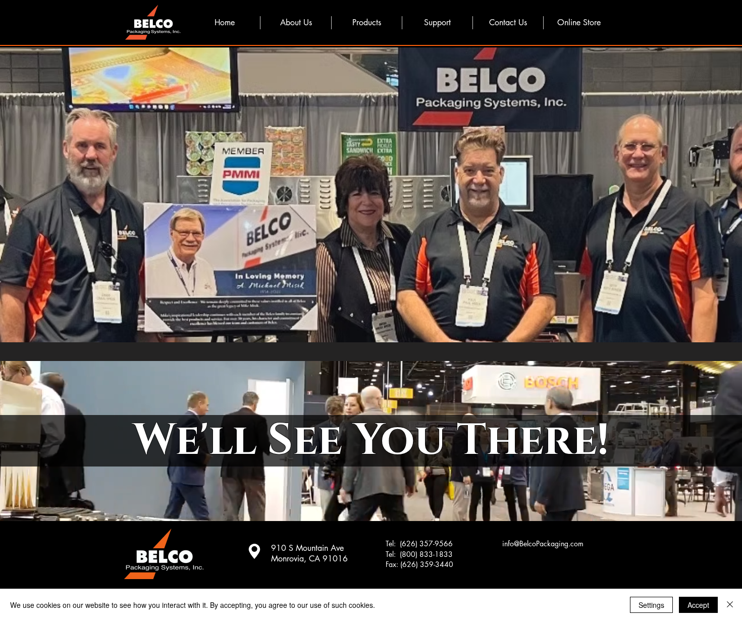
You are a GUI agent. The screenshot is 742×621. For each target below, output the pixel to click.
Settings (651, 605)
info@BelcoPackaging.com (543, 543)
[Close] (730, 605)
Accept (698, 605)
